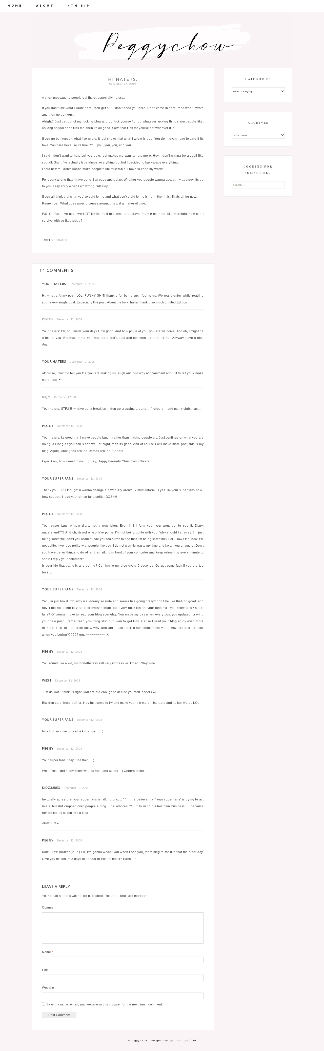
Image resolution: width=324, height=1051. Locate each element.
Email (47, 970)
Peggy (48, 319)
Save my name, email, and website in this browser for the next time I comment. (104, 1004)
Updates (60, 240)
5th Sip (79, 5)
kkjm (46, 397)
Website (48, 988)
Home (15, 5)
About (45, 5)
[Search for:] (258, 184)
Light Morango (178, 1040)
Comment (49, 907)
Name (47, 952)
